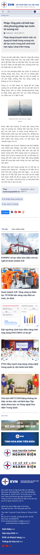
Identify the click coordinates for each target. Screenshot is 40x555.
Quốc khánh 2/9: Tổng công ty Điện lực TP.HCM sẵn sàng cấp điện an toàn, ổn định (18, 295)
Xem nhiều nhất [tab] (18, 229)
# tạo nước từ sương (10, 204)
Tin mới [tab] (5, 229)
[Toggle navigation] (3, 11)
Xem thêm (4, 416)
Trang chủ (4, 15)
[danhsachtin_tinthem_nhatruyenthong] (20, 453)
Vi (35, 11)
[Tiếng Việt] (20, 4)
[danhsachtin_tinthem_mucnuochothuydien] (20, 425)
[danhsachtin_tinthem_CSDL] (20, 465)
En (37, 11)
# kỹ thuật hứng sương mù (12, 199)
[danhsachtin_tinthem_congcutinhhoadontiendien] (20, 439)
